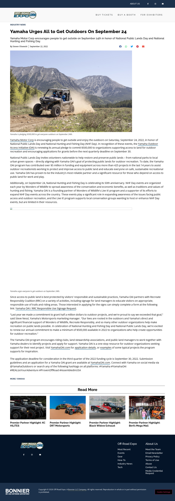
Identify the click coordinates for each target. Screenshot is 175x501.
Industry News (18, 24)
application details (85, 347)
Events (121, 453)
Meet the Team (153, 449)
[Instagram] (155, 4)
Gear (120, 456)
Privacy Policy (152, 456)
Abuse (148, 463)
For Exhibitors (152, 15)
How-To (121, 460)
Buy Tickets (104, 15)
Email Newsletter (154, 453)
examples (105, 347)
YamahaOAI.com (60, 347)
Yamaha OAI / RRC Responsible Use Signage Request (45, 308)
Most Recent (124, 449)
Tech (120, 467)
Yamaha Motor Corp (22, 140)
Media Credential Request (154, 472)
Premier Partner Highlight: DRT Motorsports (65, 424)
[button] (120, 46)
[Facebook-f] (148, 4)
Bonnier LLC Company (77, 489)
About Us (135, 4)
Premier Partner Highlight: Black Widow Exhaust (105, 424)
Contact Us (151, 467)
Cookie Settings (163, 492)
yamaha (21, 379)
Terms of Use (152, 460)
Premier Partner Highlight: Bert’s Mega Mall (144, 424)
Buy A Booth (127, 15)
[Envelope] (162, 4)
